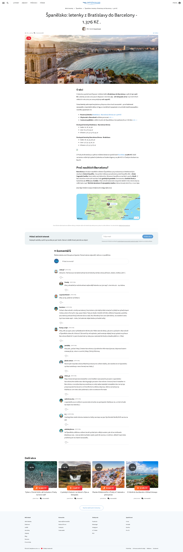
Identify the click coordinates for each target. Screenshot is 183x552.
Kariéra (128, 527)
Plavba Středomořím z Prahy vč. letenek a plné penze (108, 493)
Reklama (149, 548)
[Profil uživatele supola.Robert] (56, 296)
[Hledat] (8, 3)
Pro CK (127, 530)
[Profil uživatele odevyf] (56, 271)
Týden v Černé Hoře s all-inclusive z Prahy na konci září (41, 493)
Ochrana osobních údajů (139, 548)
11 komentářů (40, 33)
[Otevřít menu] (4, 3)
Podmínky (128, 548)
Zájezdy (27, 533)
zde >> (111, 117)
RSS (93, 533)
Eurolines (121, 155)
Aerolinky (27, 530)
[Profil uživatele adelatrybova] (61, 431)
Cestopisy (61, 527)
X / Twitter (94, 530)
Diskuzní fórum (62, 524)
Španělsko (79, 8)
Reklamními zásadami (124, 225)
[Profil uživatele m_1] (61, 416)
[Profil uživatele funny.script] (56, 329)
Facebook (94, 521)
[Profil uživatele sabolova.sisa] (61, 400)
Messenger (95, 524)
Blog (26, 536)
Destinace (27, 524)
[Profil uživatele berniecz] (56, 309)
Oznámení (155, 548)
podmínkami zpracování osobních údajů (128, 241)
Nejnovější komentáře (64, 521)
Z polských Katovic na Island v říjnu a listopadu (74, 493)
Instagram (95, 527)
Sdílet (156, 33)
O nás (127, 521)
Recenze (27, 539)
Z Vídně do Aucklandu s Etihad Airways (142, 492)
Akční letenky (69, 8)
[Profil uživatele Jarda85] (61, 347)
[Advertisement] (57, 103)
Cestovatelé (61, 530)
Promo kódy (28, 542)
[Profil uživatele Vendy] (61, 284)
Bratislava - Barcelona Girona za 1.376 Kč (107, 115)
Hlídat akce (148, 236)
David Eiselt (97, 29)
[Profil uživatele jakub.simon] (61, 362)
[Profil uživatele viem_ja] (61, 377)
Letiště (26, 527)
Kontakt (128, 524)
